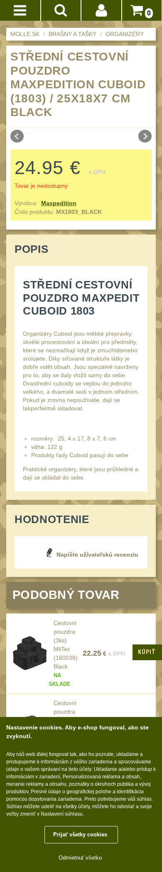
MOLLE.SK (24, 34)
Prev (17, 136)
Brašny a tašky (72, 34)
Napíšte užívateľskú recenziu (97, 554)
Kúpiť (147, 652)
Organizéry (125, 34)
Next (145, 136)
